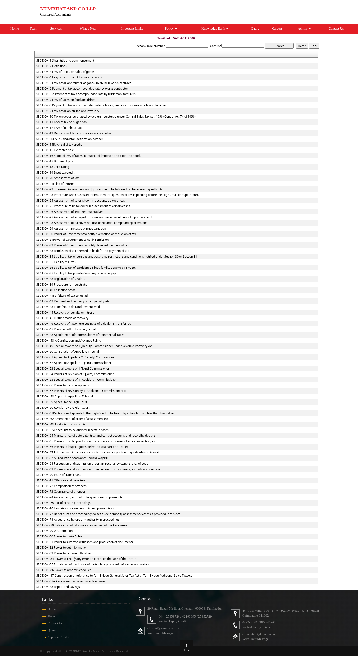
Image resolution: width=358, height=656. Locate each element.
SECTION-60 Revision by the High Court (62, 408)
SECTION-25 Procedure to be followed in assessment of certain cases (83, 206)
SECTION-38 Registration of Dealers (60, 279)
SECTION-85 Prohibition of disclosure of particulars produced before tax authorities (92, 564)
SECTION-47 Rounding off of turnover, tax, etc (66, 329)
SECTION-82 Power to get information (61, 548)
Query (255, 28)
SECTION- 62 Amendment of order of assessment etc (72, 419)
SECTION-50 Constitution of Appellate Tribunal (67, 352)
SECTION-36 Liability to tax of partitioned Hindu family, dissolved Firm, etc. (86, 268)
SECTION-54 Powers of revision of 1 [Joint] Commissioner (75, 374)
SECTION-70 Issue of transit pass (58, 475)
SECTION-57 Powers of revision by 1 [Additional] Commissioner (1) (81, 391)
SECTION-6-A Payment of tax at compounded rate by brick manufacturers (86, 94)
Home (14, 28)
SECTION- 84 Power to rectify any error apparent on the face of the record (86, 559)
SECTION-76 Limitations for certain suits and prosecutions (75, 508)
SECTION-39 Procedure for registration (62, 284)
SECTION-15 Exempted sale (55, 150)
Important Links (132, 28)
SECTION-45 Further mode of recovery (62, 318)
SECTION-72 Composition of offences (61, 486)
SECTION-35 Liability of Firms (56, 262)
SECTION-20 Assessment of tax (57, 178)
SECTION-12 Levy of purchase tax (59, 128)
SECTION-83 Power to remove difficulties (64, 553)
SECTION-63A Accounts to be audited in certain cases (72, 430)
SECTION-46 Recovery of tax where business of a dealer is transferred (83, 324)
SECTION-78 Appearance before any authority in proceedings (77, 520)
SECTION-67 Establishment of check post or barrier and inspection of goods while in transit (97, 452)
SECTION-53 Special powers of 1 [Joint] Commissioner (72, 368)
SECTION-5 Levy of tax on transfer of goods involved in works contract (83, 83)
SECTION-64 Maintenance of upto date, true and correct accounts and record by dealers (95, 436)
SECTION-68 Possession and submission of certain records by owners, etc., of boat (92, 464)
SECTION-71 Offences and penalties (60, 480)
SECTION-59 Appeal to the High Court (61, 402)
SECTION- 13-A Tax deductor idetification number (69, 139)
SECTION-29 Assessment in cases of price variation (71, 229)
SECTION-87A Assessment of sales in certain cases (70, 581)
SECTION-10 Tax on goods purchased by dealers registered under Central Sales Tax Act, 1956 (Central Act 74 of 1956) (116, 117)
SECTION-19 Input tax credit (55, 173)
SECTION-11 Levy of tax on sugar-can (61, 122)
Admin (303, 28)
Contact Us (336, 28)
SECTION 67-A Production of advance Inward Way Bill (72, 458)
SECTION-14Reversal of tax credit (59, 145)
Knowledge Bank (213, 28)
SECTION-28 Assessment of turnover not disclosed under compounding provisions (91, 223)
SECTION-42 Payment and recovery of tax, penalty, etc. (73, 301)
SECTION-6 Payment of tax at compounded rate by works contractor (82, 89)
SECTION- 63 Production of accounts (60, 424)
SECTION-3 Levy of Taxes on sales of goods (65, 72)
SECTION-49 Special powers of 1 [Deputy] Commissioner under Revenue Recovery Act (94, 346)
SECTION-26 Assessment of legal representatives (69, 212)
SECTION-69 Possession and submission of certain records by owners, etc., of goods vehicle (98, 469)
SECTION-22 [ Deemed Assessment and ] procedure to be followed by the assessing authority (99, 189)
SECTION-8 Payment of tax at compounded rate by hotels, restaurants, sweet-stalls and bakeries (101, 105)
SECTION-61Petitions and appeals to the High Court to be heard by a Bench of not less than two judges (105, 413)
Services (56, 28)
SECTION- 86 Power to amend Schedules (63, 570)
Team (33, 28)
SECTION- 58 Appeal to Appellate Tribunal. (65, 396)
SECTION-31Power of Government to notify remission (72, 240)
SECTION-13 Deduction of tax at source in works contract (74, 133)
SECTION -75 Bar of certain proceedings (63, 503)
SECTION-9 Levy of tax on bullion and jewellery (67, 111)
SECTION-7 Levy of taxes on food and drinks (65, 100)
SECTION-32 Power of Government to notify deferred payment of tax (82, 245)
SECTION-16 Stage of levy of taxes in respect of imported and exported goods (88, 156)
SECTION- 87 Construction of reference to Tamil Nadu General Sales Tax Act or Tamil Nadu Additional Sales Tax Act (114, 576)
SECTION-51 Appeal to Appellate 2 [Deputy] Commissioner (76, 357)
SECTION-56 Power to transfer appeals (62, 385)
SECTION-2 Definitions (51, 66)
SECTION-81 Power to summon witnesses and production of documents (84, 542)
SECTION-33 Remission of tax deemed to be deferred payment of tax (82, 251)
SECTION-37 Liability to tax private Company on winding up (76, 273)
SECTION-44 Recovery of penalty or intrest (65, 312)
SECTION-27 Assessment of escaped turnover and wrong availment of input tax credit (94, 217)
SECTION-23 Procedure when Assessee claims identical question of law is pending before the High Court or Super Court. (117, 195)
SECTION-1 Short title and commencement (65, 61)
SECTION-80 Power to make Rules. (59, 536)
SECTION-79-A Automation (54, 531)
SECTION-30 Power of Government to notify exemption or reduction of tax (86, 234)
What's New (88, 28)
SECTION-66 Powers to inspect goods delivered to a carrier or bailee (82, 447)
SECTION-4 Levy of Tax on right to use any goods (69, 77)
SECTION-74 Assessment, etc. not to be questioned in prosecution (80, 497)
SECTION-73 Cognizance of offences (60, 492)
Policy (170, 28)
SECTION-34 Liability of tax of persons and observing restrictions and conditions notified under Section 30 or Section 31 (116, 257)
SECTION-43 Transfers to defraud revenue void (68, 307)
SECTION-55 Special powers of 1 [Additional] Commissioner (76, 380)
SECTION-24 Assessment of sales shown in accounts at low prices (80, 201)
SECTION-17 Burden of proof (55, 161)
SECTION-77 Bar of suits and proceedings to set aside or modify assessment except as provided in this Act (108, 514)
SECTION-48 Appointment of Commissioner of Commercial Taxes (80, 335)
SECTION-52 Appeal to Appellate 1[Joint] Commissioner (73, 363)
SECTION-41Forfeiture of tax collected (62, 296)
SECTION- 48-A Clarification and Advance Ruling (68, 340)
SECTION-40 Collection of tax (55, 290)
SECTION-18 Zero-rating (52, 167)
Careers (277, 28)
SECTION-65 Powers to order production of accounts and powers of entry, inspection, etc (96, 441)
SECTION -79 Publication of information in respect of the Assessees (81, 525)
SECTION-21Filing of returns (55, 184)
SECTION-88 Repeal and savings (58, 587)
